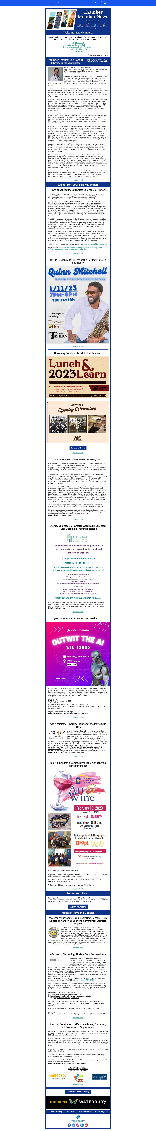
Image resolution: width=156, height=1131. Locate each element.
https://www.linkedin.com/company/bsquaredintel (73, 996)
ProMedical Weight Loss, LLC (97, 61)
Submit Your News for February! (78, 1092)
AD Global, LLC (78, 43)
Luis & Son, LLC (78, 51)
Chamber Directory (55, 1112)
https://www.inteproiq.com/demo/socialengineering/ (67, 1063)
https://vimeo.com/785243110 (83, 980)
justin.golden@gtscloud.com (78, 1069)
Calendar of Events (78, 448)
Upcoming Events (85, 1112)
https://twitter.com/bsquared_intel (66, 998)
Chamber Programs (101, 1112)
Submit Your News (78, 906)
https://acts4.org (54, 752)
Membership (70, 1112)
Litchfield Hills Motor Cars (78, 49)
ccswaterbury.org (75, 885)
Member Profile (78, 180)
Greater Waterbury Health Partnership (78, 47)
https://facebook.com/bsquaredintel (68, 994)
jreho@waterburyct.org (56, 608)
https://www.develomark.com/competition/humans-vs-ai (68, 713)
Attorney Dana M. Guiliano (78, 45)
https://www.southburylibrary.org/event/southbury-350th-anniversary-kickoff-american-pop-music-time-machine (75, 248)
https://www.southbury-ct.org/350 (95, 244)
